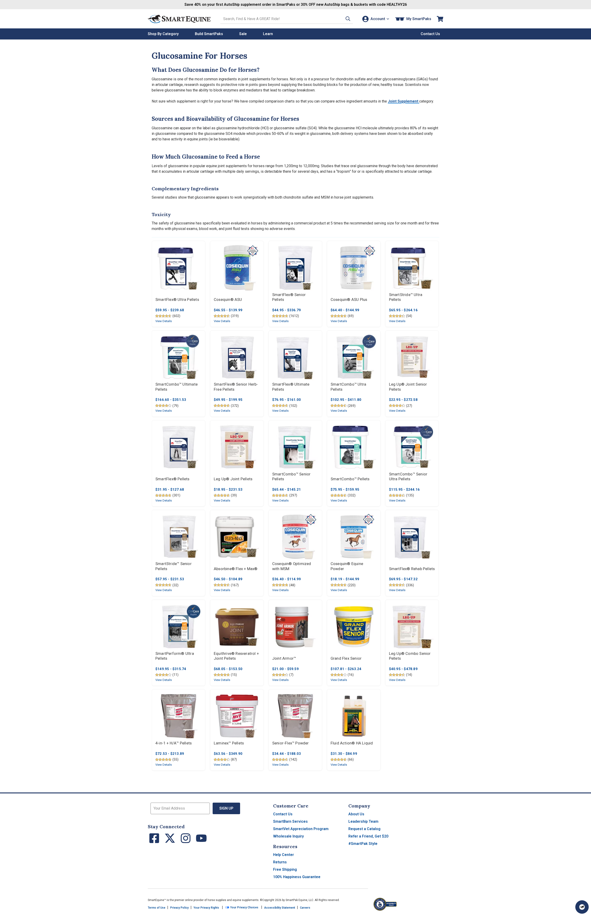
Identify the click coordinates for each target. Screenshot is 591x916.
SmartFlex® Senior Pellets (289, 297)
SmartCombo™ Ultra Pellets (348, 387)
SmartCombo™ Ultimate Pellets (176, 387)
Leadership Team (363, 821)
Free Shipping (285, 869)
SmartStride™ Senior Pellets (173, 566)
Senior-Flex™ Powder (290, 743)
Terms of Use (156, 907)
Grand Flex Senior (346, 658)
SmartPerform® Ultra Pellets (174, 656)
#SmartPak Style (362, 843)
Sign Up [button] (226, 808)
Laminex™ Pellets (229, 743)
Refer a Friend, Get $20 (368, 836)
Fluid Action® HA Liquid (352, 743)
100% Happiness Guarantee (296, 877)
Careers (305, 907)
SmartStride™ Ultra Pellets (405, 297)
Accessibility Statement (279, 907)
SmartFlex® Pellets (172, 479)
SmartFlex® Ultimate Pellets (291, 387)
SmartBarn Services (290, 821)
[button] (348, 19)
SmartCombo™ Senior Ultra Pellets (408, 476)
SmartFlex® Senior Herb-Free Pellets (236, 387)
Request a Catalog (364, 829)
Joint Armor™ (284, 658)
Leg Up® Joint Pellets (233, 479)
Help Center (283, 855)
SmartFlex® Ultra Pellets (177, 299)
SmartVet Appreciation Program (301, 829)
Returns (280, 862)
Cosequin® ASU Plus (349, 299)
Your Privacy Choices (243, 907)
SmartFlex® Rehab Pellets (412, 569)
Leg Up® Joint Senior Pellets (408, 387)
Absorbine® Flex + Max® (235, 569)
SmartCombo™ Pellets (350, 479)
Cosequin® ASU (228, 299)
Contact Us (282, 814)
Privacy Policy (179, 907)
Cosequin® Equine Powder (347, 566)
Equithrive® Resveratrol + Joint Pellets (236, 656)
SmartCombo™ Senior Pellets (291, 476)
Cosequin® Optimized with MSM (291, 566)
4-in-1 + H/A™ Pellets (173, 743)
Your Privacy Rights (206, 907)
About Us (356, 814)
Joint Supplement (403, 101)
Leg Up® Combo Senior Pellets (410, 656)
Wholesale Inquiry (288, 836)
